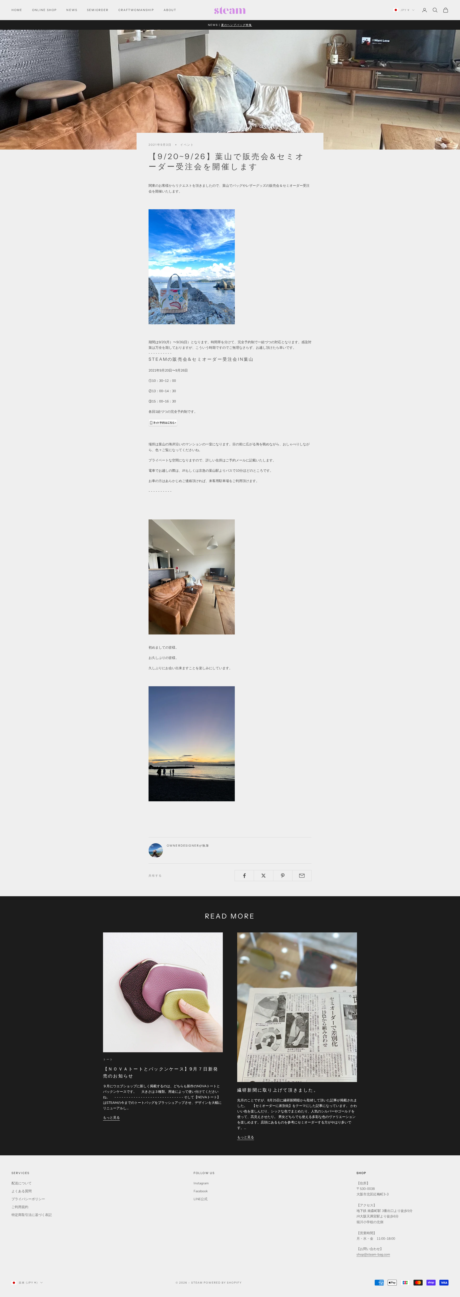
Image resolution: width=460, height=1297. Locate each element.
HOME (17, 10)
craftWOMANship (136, 10)
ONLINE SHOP (44, 10)
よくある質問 (22, 1191)
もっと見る (111, 1117)
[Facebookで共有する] (244, 875)
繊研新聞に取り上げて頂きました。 (278, 1090)
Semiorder (98, 10)
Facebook (201, 1191)
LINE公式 (200, 1199)
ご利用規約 (20, 1207)
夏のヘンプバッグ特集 (236, 25)
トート (108, 1059)
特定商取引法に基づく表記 (32, 1215)
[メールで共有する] (302, 875)
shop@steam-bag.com (373, 1254)
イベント (187, 144)
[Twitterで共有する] (263, 875)
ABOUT (170, 10)
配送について (22, 1183)
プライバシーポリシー (28, 1199)
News (71, 10)
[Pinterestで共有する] (282, 875)
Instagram (201, 1183)
